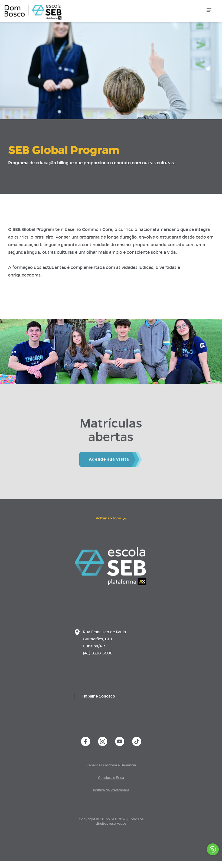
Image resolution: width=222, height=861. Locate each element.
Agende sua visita (109, 459)
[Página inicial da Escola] (32, 8)
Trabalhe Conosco (98, 696)
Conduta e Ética (111, 778)
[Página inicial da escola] (110, 584)
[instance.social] (85, 741)
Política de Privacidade (111, 790)
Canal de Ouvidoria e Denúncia (111, 765)
